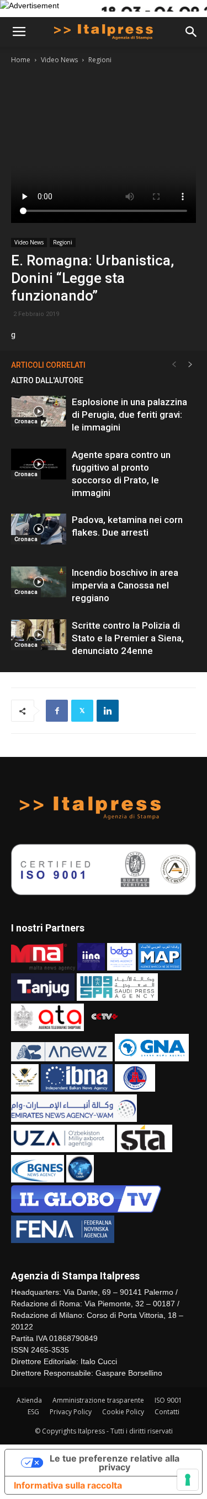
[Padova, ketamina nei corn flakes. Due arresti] (38, 529)
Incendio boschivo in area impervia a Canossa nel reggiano (125, 585)
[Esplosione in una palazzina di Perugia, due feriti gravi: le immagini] (38, 411)
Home (20, 59)
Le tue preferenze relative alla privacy (114, 1463)
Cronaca (26, 421)
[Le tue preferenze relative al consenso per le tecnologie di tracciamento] (187, 1479)
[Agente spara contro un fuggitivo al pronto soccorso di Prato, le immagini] (38, 464)
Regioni (100, 59)
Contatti (167, 1411)
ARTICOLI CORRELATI (48, 365)
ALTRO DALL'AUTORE (47, 380)
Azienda (29, 1400)
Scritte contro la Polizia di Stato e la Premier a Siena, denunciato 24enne (128, 638)
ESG (33, 1411)
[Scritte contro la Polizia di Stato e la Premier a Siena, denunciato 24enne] (38, 634)
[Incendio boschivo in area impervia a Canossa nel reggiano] (38, 581)
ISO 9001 (168, 1400)
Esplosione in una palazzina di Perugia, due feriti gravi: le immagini (129, 414)
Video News (59, 59)
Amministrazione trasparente (98, 1400)
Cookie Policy (123, 1411)
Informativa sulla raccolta (68, 1485)
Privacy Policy (71, 1411)
